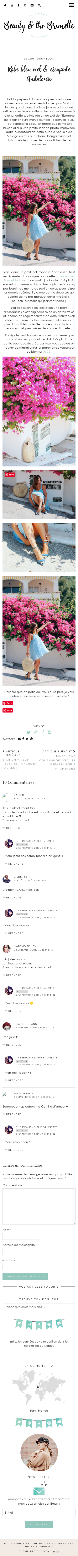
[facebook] (19, 5)
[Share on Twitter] (27, 739)
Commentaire (12, 1185)
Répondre (13, 828)
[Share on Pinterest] (31, 739)
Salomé (19, 795)
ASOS (47, 351)
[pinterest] (25, 5)
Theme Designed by (39, 1551)
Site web (8, 1260)
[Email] (32, 5)
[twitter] (5, 5)
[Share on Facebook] (23, 739)
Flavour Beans (25, 1024)
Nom (6, 1229)
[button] (72, 5)
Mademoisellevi (25, 946)
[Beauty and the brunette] (39, 26)
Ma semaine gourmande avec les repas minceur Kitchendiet (57, 760)
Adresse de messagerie (19, 1244)
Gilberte (20, 876)
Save (9, 710)
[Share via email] (19, 739)
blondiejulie (23, 1093)
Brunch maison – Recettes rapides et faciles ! (19, 759)
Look (50, 58)
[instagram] (12, 5)
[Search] (39, 5)
